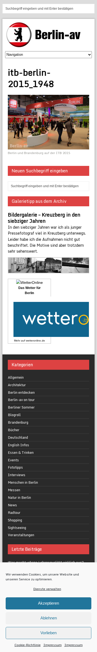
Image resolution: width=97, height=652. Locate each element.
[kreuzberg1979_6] (49, 270)
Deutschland (18, 437)
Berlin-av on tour (21, 400)
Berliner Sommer (21, 407)
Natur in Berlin (19, 497)
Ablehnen (48, 618)
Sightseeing (17, 528)
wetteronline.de (35, 340)
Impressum (52, 644)
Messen (14, 490)
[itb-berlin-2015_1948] (48, 146)
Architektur (17, 385)
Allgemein (16, 377)
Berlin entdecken (21, 392)
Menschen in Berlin (23, 482)
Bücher (13, 430)
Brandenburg (18, 422)
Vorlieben (48, 632)
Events (13, 460)
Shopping (15, 520)
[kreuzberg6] (22, 270)
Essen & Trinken (21, 452)
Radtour (14, 512)
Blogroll (14, 415)
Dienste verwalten (47, 588)
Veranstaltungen (21, 535)
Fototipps (15, 467)
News (12, 505)
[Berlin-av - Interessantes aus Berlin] (45, 45)
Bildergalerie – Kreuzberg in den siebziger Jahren (44, 218)
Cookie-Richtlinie (28, 644)
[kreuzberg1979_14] (75, 270)
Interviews (16, 475)
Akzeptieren (48, 603)
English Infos (18, 445)
